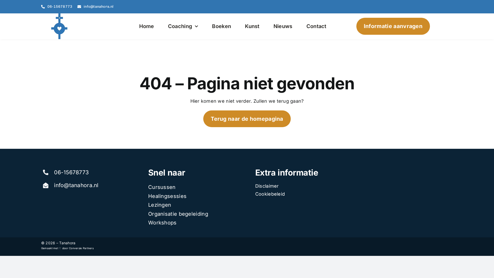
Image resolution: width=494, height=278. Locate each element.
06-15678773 (71, 172)
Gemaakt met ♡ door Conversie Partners (67, 248)
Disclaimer (267, 186)
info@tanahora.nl (76, 185)
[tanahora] (60, 15)
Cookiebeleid (270, 194)
